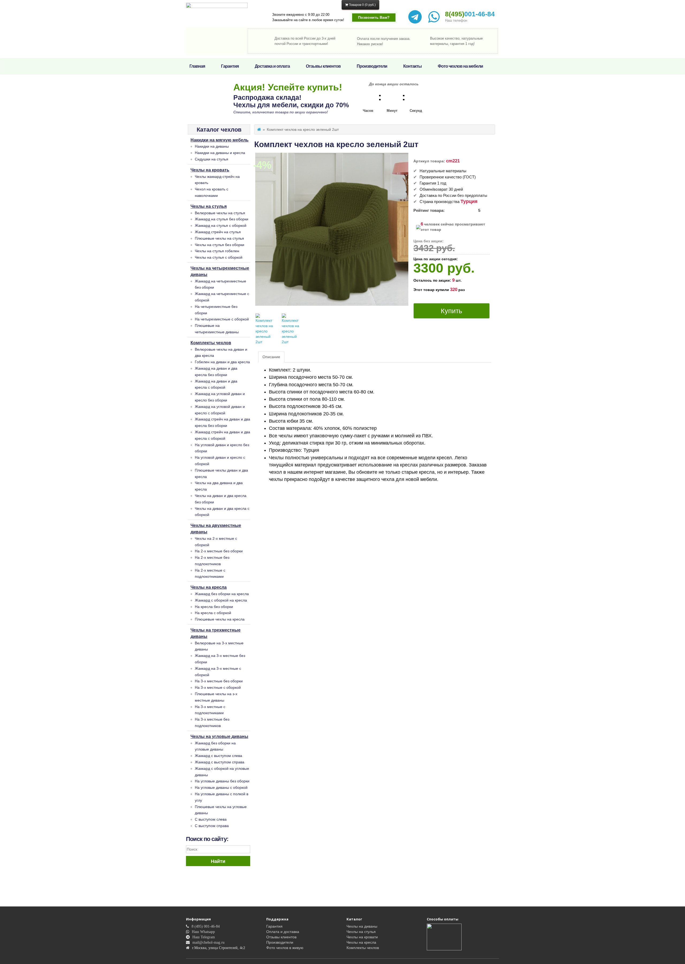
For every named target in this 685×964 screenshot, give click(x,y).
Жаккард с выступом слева (218, 755)
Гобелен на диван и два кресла (222, 362)
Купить (451, 311)
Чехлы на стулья (209, 206)
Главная (197, 66)
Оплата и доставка (282, 931)
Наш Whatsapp (203, 932)
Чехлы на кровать (210, 170)
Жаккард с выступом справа (219, 762)
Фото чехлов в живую (284, 948)
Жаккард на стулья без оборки (221, 219)
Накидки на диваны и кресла (220, 153)
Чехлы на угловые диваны (219, 736)
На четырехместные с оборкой (222, 319)
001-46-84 (470, 14)
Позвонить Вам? (374, 17)
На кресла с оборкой (213, 613)
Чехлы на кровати (362, 937)
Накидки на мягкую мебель (220, 140)
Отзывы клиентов (323, 66)
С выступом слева (211, 819)
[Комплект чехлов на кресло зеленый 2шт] (264, 329)
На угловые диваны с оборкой (221, 787)
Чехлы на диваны (362, 926)
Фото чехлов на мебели (460, 66)
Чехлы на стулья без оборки (219, 245)
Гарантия (230, 66)
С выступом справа (212, 826)
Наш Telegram (203, 937)
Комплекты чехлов (211, 343)
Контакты (412, 66)
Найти (218, 861)
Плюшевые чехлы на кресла (220, 619)
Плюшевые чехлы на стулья (219, 238)
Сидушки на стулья (211, 159)
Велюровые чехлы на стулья (220, 213)
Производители (372, 66)
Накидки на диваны (212, 146)
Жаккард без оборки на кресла (222, 594)
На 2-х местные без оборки (219, 551)
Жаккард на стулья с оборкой (220, 225)
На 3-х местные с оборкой (218, 687)
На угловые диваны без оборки (222, 781)
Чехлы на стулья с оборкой (218, 257)
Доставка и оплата (272, 66)
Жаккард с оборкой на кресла (221, 600)
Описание (271, 357)
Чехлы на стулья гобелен (217, 251)
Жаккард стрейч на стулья (218, 232)
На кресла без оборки (214, 607)
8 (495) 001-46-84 (206, 926)
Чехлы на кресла (209, 587)
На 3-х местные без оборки (219, 681)
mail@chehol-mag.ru (208, 942)
